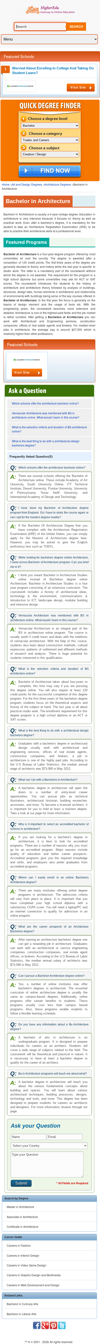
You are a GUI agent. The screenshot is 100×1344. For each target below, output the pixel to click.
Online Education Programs (50, 10)
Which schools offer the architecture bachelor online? (45, 403)
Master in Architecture (20, 1207)
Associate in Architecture (22, 1217)
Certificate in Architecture (22, 1226)
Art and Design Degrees (27, 184)
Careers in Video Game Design (26, 1265)
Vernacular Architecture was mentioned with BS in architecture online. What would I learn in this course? (45, 415)
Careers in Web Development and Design (33, 1285)
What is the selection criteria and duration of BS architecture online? (49, 429)
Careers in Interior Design (23, 1255)
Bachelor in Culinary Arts (22, 1304)
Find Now (50, 171)
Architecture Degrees (57, 184)
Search (76, 26)
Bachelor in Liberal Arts (21, 1314)
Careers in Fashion (19, 1245)
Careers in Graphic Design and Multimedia (34, 1275)
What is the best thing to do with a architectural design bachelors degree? (46, 443)
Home (6, 184)
